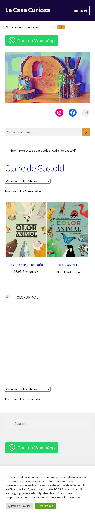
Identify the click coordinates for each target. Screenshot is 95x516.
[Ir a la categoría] (61, 27)
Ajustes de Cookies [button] (19, 506)
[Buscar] (86, 132)
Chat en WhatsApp (36, 40)
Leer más (74, 497)
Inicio (12, 151)
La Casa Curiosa (27, 10)
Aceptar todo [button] (45, 506)
